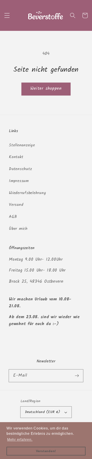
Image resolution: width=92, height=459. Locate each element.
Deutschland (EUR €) (42, 412)
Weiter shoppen (46, 88)
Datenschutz (20, 169)
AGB (13, 217)
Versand (16, 205)
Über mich (18, 229)
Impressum (19, 181)
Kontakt (16, 157)
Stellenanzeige (22, 145)
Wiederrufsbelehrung (27, 193)
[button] (7, 15)
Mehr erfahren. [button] (20, 439)
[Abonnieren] (77, 376)
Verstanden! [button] (46, 451)
